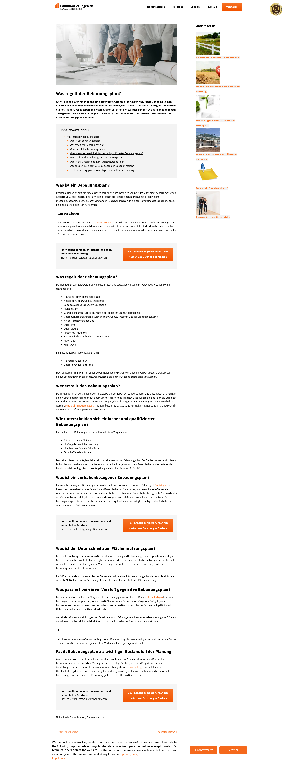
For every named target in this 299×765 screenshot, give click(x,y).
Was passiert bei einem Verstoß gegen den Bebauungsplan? (102, 166)
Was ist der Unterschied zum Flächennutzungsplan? (97, 161)
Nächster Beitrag (167, 731)
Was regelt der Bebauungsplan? (83, 137)
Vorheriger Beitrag (67, 731)
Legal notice (59, 758)
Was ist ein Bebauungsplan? (85, 140)
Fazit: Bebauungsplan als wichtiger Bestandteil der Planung (102, 170)
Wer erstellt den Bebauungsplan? (87, 149)
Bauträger (160, 485)
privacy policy (130, 754)
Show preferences (203, 750)
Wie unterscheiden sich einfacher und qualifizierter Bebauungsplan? (106, 153)
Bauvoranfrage (134, 667)
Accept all (233, 750)
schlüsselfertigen (153, 597)
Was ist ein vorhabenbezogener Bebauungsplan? (96, 157)
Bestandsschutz (103, 222)
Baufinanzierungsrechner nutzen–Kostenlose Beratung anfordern (148, 254)
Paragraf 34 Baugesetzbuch (80, 405)
